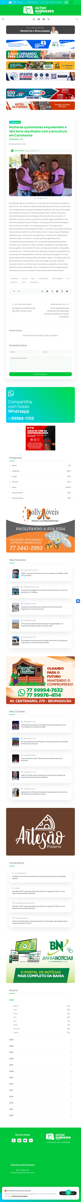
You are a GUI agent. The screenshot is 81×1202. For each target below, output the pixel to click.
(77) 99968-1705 (23, 1170)
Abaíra (41, 465)
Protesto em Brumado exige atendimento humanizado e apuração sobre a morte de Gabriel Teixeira (40, 922)
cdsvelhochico (34, 282)
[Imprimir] (19, 291)
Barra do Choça (41, 498)
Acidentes (41, 471)
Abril (41, 1021)
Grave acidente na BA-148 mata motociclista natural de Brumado (41, 759)
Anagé (41, 476)
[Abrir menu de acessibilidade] (68, 1192)
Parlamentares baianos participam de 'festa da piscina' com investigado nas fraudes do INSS (43, 726)
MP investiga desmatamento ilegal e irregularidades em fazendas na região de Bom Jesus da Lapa (42, 625)
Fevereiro (41, 1029)
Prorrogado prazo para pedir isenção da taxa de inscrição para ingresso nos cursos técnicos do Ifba (44, 641)
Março (41, 1025)
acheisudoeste (43, 278)
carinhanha (14, 278)
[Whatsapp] (42, 291)
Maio (41, 1017)
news (33, 278)
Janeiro (41, 1032)
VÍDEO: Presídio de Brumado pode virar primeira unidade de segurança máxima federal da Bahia (43, 776)
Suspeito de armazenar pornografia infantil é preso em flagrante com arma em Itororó (41, 608)
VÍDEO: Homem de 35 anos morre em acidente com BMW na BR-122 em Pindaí (44, 574)
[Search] (76, 19)
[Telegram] (57, 291)
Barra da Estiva (41, 493)
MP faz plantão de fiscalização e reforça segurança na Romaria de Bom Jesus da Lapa (44, 743)
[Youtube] (44, 19)
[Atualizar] (71, 2)
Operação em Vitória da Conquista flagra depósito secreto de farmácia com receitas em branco (44, 793)
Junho (41, 1013)
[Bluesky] (67, 291)
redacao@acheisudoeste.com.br (23, 1173)
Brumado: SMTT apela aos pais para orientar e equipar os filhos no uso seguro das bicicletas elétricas (38, 892)
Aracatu (41, 482)
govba (23, 282)
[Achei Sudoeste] (38, 10)
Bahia (41, 487)
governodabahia (57, 278)
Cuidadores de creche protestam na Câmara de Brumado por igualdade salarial (39, 877)
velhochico (14, 282)
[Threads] (62, 291)
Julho (41, 1010)
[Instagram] (34, 19)
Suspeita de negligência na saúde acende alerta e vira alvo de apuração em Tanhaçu (44, 591)
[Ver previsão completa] (66, 2)
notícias (24, 278)
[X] (49, 19)
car (67, 278)
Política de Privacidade (20, 1196)
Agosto (41, 1006)
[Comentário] (14, 291)
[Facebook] (39, 19)
